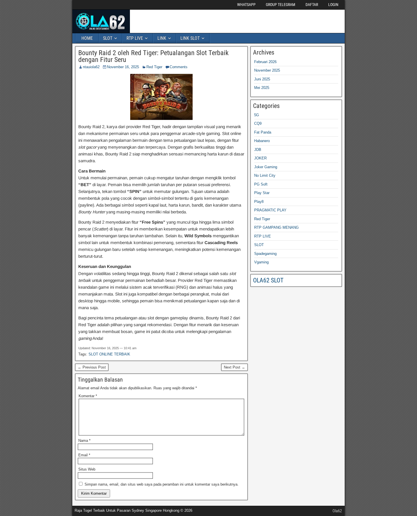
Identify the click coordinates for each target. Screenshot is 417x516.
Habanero (262, 141)
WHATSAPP (246, 4)
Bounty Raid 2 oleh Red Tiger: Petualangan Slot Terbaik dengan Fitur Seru (153, 56)
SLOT (107, 38)
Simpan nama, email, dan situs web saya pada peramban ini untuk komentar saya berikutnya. (162, 484)
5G (256, 115)
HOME (87, 38)
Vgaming (261, 262)
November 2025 (267, 70)
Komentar (88, 396)
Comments (179, 67)
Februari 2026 (265, 62)
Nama (84, 440)
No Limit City (264, 175)
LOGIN (333, 4)
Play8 (259, 201)
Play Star (261, 193)
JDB (257, 149)
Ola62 (337, 510)
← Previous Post (92, 367)
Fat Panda (262, 132)
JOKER (260, 158)
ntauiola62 (91, 67)
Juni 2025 (262, 79)
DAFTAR (312, 4)
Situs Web (86, 469)
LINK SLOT (190, 38)
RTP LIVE (135, 38)
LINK (161, 38)
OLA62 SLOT (268, 280)
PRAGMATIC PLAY (270, 210)
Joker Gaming (265, 167)
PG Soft (261, 184)
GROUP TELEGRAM (280, 4)
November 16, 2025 (123, 67)
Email (84, 455)
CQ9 (258, 123)
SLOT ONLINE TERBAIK (109, 354)
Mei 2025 (261, 88)
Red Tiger (154, 67)
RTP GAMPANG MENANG (276, 227)
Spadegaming (265, 253)
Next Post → (234, 367)
